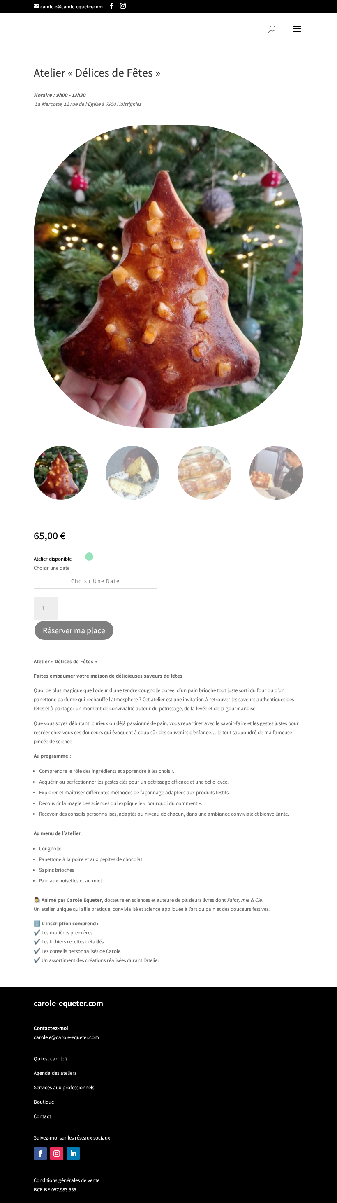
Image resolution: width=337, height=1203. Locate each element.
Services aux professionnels (64, 1087)
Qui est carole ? (51, 1058)
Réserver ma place (74, 630)
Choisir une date (51, 567)
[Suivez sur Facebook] (40, 1153)
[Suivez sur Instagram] (56, 1153)
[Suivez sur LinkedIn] (73, 1153)
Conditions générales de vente (66, 1180)
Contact (42, 1116)
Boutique (44, 1101)
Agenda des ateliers (55, 1073)
